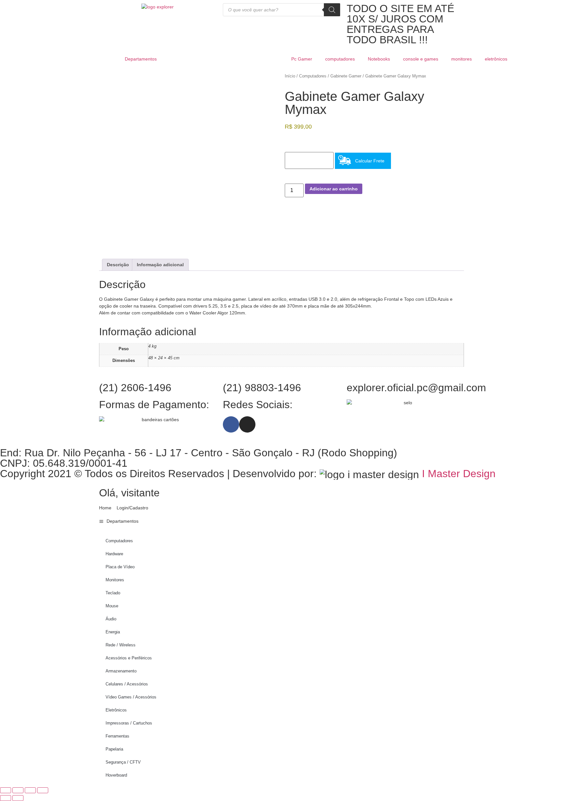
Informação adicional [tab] (160, 264)
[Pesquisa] (332, 9)
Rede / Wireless (121, 644)
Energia (113, 631)
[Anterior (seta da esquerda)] (5, 798)
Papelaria (114, 749)
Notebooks (379, 59)
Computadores (312, 76)
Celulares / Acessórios (127, 684)
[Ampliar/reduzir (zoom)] (5, 790)
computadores (340, 59)
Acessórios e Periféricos (129, 658)
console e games (420, 59)
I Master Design (459, 473)
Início (290, 76)
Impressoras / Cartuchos (129, 723)
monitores (461, 59)
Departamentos (141, 59)
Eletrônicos (116, 710)
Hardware (114, 553)
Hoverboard (116, 775)
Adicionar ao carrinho (334, 188)
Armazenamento (121, 671)
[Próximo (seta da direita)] (17, 798)
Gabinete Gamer (345, 76)
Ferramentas (117, 736)
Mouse (112, 605)
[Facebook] (231, 424)
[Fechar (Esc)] (42, 790)
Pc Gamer (301, 59)
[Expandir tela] (17, 790)
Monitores (115, 579)
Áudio (111, 618)
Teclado (113, 592)
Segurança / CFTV (123, 762)
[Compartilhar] (30, 790)
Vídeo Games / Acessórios (131, 697)
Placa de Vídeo (120, 566)
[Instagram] (247, 424)
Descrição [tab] (118, 264)
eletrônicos (496, 59)
